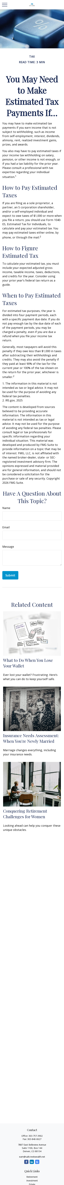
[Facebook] (26, 1162)
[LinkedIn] (32, 1162)
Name (6, 508)
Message (8, 546)
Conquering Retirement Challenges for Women (25, 813)
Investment (32, 1180)
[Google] (37, 1162)
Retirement (32, 1176)
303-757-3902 (36, 1135)
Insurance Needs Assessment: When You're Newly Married (31, 738)
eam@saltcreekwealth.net (32, 1156)
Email (6, 527)
